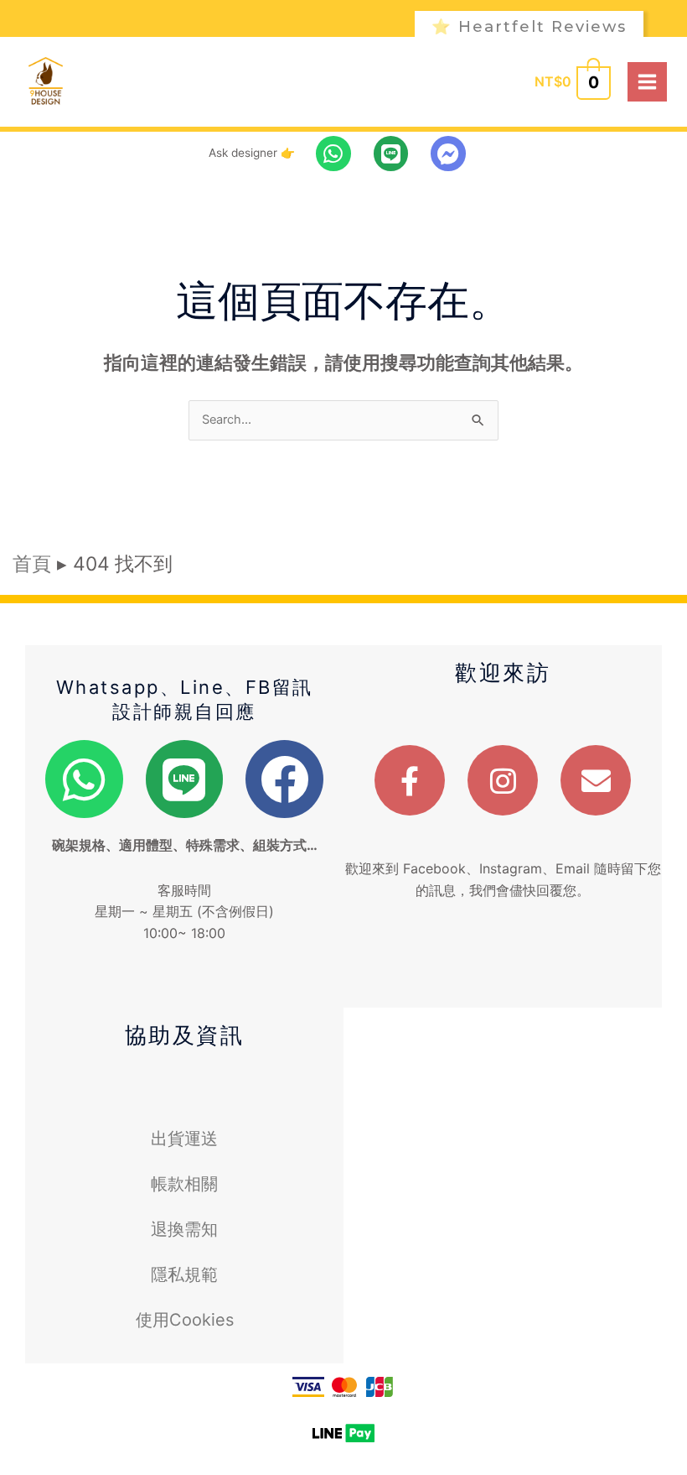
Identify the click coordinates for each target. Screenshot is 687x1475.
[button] (544, 27)
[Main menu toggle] (647, 82)
